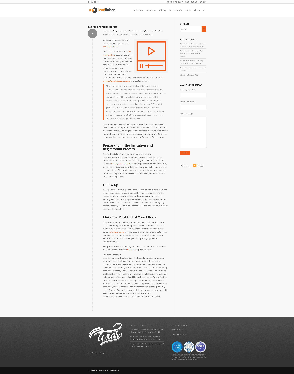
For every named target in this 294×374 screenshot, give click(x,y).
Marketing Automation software (122, 164)
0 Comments (121, 34)
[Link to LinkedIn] (95, 1)
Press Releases (134, 34)
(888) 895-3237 (176, 330)
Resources (131, 250)
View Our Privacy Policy (96, 353)
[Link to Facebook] (88, 1)
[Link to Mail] (99, 1)
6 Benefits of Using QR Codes (189, 75)
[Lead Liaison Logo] (102, 10)
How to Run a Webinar (116, 232)
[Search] (204, 10)
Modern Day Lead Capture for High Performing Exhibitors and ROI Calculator (191, 53)
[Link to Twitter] (92, 1)
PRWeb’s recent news (110, 47)
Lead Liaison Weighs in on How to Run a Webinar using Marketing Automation (132, 31)
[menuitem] (191, 2)
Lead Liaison (148, 34)
